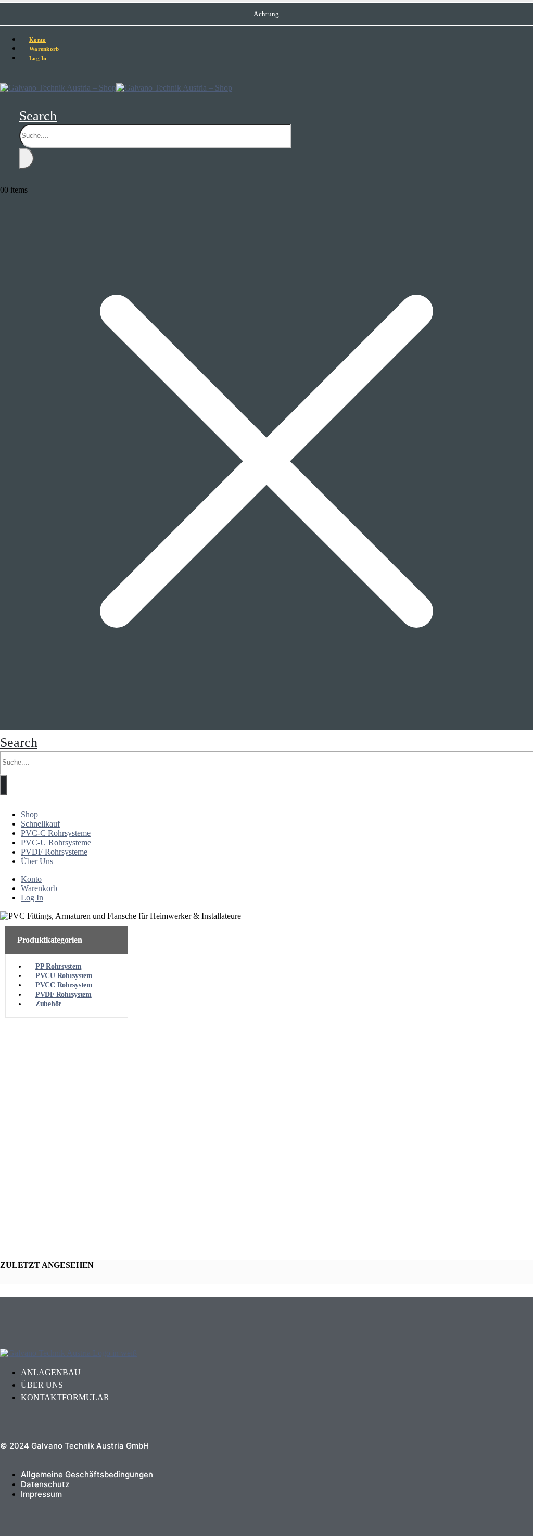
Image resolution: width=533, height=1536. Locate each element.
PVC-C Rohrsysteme (56, 833)
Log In (38, 58)
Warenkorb (39, 888)
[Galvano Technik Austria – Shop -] (116, 87)
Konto (31, 878)
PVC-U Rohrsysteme (56, 842)
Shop (29, 814)
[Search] (26, 158)
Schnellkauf (40, 823)
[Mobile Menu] (3, 77)
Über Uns (37, 861)
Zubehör (48, 1004)
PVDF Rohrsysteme (54, 851)
